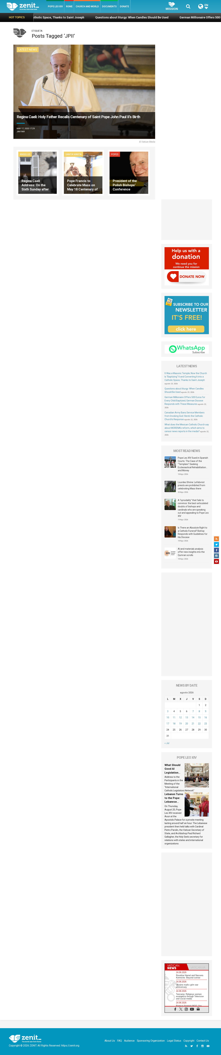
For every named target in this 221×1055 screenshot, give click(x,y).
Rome (69, 6)
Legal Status (174, 1040)
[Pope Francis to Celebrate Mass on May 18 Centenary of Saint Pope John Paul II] (83, 172)
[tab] (176, 967)
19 (180, 723)
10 (167, 717)
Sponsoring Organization (151, 1040)
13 (186, 717)
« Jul (167, 743)
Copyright (188, 1040)
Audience (129, 1040)
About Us (110, 1040)
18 (174, 723)
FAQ (119, 1040)
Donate (124, 6)
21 (193, 723)
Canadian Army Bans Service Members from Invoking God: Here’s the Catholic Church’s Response (184, 416)
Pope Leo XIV (55, 6)
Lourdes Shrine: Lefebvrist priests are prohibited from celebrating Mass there (191, 485)
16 (205, 717)
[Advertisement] (186, 219)
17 (167, 723)
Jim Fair (21, 131)
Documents (109, 6)
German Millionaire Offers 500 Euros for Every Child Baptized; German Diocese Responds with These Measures (185, 400)
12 (180, 717)
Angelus (25, 154)
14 (193, 717)
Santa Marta (74, 154)
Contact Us (203, 1040)
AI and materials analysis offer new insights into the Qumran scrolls (191, 552)
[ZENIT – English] (26, 6)
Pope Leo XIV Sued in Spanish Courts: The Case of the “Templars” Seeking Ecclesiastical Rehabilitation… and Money (193, 464)
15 (199, 717)
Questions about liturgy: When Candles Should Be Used (84, 17)
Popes (114, 154)
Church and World (87, 6)
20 (186, 723)
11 (174, 717)
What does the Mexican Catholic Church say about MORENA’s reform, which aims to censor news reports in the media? (187, 428)
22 (199, 723)
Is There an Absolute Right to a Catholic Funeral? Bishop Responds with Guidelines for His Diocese (192, 532)
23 (205, 723)
